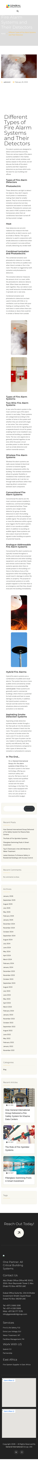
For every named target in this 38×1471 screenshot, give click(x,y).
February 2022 (8, 1042)
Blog (4, 1069)
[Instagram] (22, 1452)
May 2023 (6, 999)
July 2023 (6, 991)
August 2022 (7, 1031)
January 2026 (8, 896)
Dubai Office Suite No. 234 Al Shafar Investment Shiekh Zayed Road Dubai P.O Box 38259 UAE (19, 1296)
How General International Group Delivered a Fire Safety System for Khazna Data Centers (18, 831)
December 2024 (9, 924)
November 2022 (9, 1019)
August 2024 (7, 940)
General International (14, 1447)
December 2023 (9, 971)
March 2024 (7, 959)
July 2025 (6, 908)
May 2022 (6, 1038)
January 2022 (8, 1046)
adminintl (6, 82)
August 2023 (7, 987)
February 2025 (8, 916)
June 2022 (7, 1034)
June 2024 (7, 948)
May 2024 (6, 951)
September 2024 (9, 936)
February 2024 (8, 963)
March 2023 (7, 1007)
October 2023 (8, 979)
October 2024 (8, 932)
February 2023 (8, 1011)
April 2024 (7, 955)
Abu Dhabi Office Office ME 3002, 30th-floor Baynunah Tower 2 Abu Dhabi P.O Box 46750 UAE (18, 1283)
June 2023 (7, 995)
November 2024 (9, 928)
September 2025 (9, 900)
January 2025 (8, 920)
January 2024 (8, 967)
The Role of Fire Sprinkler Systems (15, 838)
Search (29, 809)
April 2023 (7, 1003)
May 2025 (6, 912)
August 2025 (7, 904)
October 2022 (8, 1023)
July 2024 (6, 944)
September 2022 (9, 1027)
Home (3, 34)
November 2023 (9, 975)
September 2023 (9, 983)
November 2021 (8, 1050)
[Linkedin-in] (16, 1452)
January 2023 (8, 1015)
